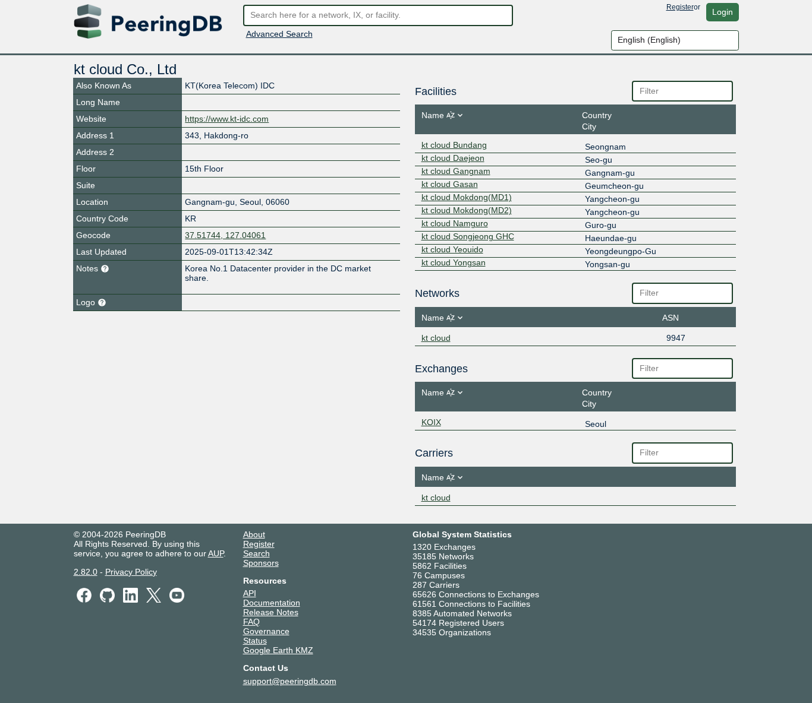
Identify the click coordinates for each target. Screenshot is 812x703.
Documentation (271, 602)
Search (256, 553)
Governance (266, 631)
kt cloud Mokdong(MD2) (466, 210)
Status (255, 640)
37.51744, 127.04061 (225, 235)
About (254, 534)
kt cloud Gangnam (455, 171)
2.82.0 (85, 572)
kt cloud (436, 338)
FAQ (251, 621)
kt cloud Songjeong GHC (467, 236)
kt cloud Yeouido (452, 249)
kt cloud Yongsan (453, 262)
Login (722, 12)
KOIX (431, 422)
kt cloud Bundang (454, 145)
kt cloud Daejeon (452, 158)
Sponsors (261, 563)
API (249, 593)
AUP (216, 553)
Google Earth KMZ (278, 650)
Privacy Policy (131, 572)
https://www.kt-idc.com (227, 119)
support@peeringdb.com (289, 681)
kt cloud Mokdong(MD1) (466, 197)
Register (680, 7)
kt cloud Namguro (454, 223)
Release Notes (270, 612)
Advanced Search (279, 34)
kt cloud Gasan (449, 184)
